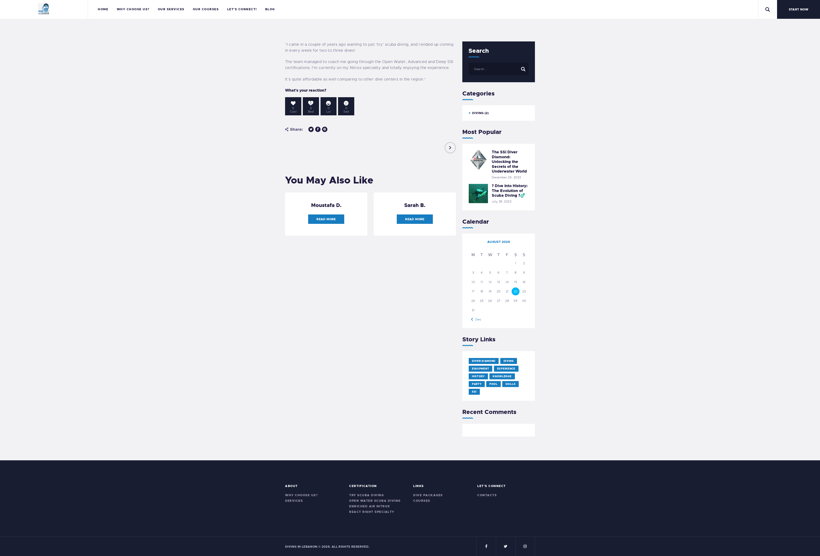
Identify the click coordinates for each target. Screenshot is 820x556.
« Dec (477, 319)
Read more (326, 219)
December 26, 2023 (506, 177)
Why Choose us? (301, 495)
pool (493, 384)
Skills (510, 384)
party (477, 384)
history (478, 376)
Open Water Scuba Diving (375, 501)
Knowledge (502, 376)
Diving (477, 113)
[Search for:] (499, 68)
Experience (506, 368)
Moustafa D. (326, 205)
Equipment (480, 368)
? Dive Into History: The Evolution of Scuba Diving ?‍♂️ (509, 190)
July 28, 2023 (501, 201)
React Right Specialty (371, 512)
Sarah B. (414, 205)
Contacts (487, 495)
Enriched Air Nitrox (369, 506)
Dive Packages (428, 495)
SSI (474, 391)
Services (294, 501)
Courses (421, 501)
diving (509, 361)
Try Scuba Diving (366, 495)
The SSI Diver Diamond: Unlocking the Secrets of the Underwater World (509, 162)
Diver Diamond (483, 361)
